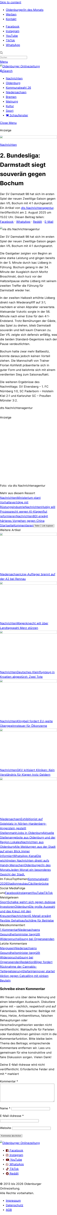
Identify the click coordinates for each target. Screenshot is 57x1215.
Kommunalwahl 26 (18, 87)
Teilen (37, 526)
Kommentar (9, 1081)
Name (5, 1108)
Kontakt (11, 19)
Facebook (12, 26)
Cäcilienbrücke (38, 883)
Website (5, 1128)
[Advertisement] (28, 451)
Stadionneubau (17, 883)
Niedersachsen (16, 92)
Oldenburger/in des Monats (24, 10)
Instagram (12, 31)
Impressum (13, 1200)
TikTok (10, 40)
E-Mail (49, 221)
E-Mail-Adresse (12, 1116)
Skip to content (10, 2)
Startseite (6, 525)
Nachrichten (14, 78)
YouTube (12, 35)
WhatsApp (13, 45)
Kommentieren (23, 525)
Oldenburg (13, 83)
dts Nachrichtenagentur (37, 208)
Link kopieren (47, 526)
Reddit (37, 221)
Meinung (12, 101)
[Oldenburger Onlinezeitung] (20, 1143)
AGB (9, 1210)
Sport (9, 110)
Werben (11, 14)
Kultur (10, 106)
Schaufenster (18, 115)
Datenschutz (14, 1205)
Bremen (11, 97)
